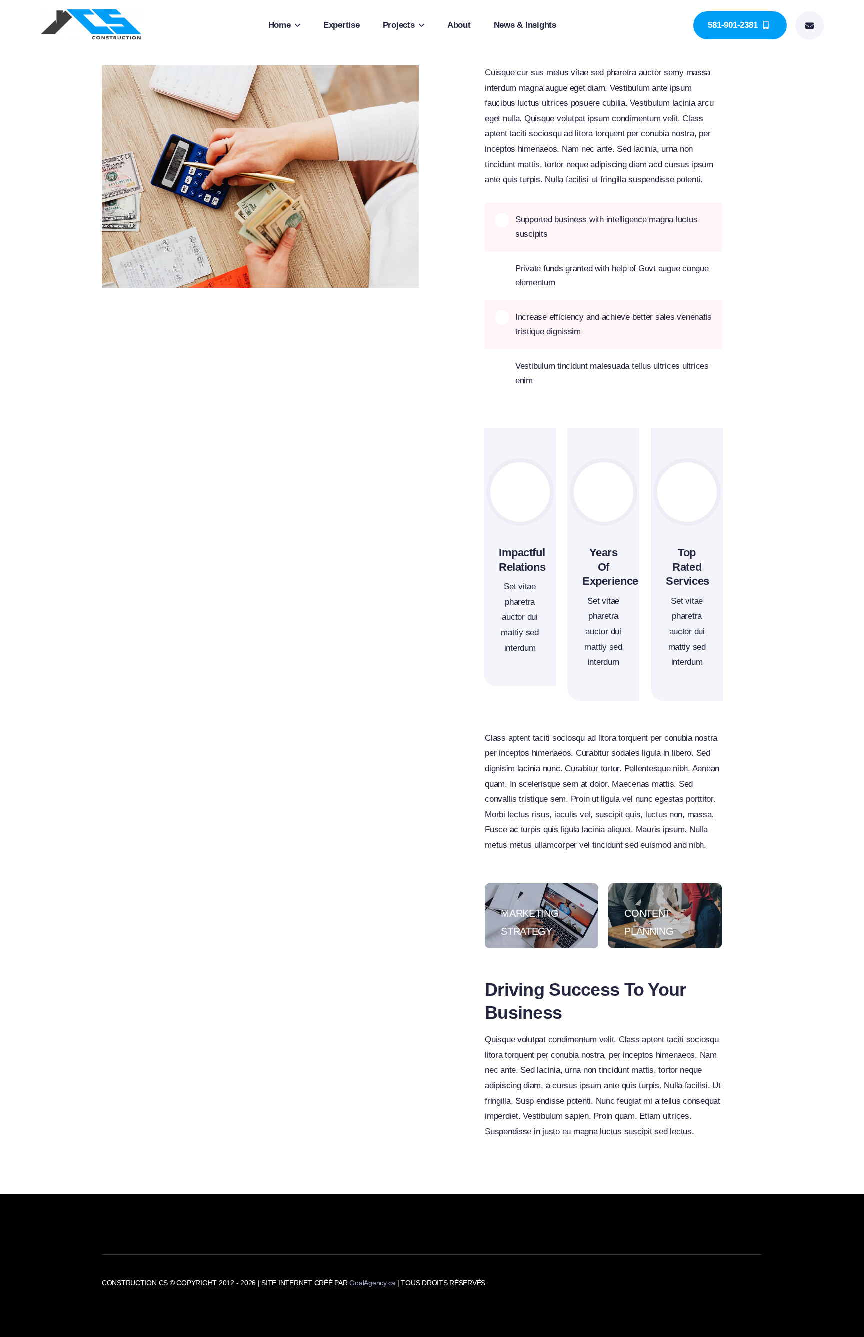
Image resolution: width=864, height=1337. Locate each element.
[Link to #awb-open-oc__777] (810, 25)
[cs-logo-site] (91, 13)
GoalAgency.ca (373, 1283)
